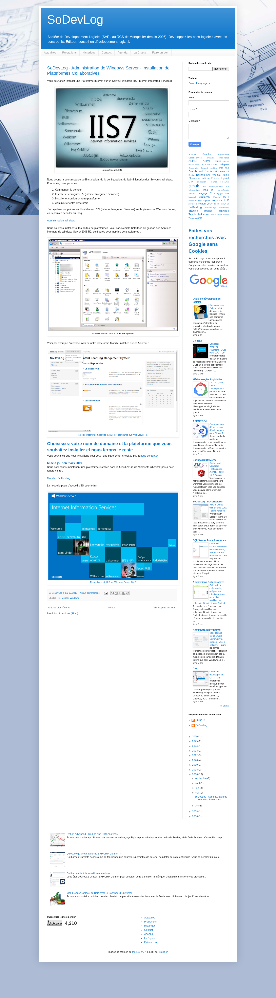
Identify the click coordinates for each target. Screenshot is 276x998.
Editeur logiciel (220, 178)
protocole (193, 204)
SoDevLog (75, 19)
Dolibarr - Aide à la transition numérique (88, 873)
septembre (201, 778)
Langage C (205, 193)
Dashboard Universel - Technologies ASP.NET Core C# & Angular (217, 469)
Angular (206, 154)
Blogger (163, 952)
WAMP (226, 215)
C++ (195, 668)
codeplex (224, 164)
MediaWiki (204, 196)
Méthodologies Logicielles (207, 379)
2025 (195, 741)
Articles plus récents (59, 607)
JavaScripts (223, 190)
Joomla (192, 193)
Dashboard (196, 171)
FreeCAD (224, 182)
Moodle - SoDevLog (58, 478)
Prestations (69, 52)
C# (202, 165)
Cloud (214, 165)
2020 (195, 760)
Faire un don (160, 52)
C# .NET (197, 340)
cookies (213, 168)
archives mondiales (218, 158)
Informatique (194, 190)
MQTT (226, 197)
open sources (212, 200)
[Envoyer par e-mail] (112, 593)
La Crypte (140, 52)
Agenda (122, 52)
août (197, 783)
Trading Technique (216, 211)
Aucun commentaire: (90, 593)
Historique (89, 52)
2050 (195, 736)
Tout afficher (223, 706)
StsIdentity (224, 207)
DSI (208, 175)
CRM (220, 168)
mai (197, 792)
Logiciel (192, 197)
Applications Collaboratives (208, 582)
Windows (74, 598)
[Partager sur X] (120, 593)
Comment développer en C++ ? (216, 674)
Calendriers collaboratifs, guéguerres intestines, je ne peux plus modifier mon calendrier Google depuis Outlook (209, 594)
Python (202, 203)
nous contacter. (149, 455)
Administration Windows (61, 220)
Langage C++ (221, 193)
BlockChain (194, 165)
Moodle (65, 598)
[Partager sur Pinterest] (128, 593)
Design (192, 175)
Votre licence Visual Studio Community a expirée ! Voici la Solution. (217, 639)
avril (197, 805)
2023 (195, 750)
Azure (226, 161)
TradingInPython (199, 214)
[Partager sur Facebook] (124, 593)
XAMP (200, 218)
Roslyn (223, 204)
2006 (195, 816)
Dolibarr (200, 175)
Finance (213, 182)
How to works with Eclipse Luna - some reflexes (218, 507)
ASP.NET (194, 160)
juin (197, 787)
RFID (216, 204)
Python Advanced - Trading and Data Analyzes (92, 834)
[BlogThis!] (116, 593)
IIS (59, 598)
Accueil (111, 607)
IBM (204, 186)
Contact (107, 52)
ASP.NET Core (212, 161)
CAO (207, 165)
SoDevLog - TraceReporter (208, 501)
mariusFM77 (139, 952)
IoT (213, 189)
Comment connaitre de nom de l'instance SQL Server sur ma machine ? (218, 549)
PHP (226, 200)
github (194, 186)
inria (205, 190)
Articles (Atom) (70, 613)
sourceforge (210, 207)
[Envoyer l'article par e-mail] (105, 593)
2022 (195, 755)
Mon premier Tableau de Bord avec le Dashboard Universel (99, 893)
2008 (195, 811)
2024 (195, 746)
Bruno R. (200, 720)
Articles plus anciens (164, 607)
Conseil (204, 168)
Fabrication (201, 182)
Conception (194, 168)
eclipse (206, 178)
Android (192, 154)
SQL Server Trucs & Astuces (209, 540)
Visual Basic (216, 215)
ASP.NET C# (200, 421)
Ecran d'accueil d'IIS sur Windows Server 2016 (113, 582)
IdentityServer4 (216, 186)
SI (228, 204)
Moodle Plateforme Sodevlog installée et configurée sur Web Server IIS (112, 435)
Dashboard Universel (216, 171)
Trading (193, 210)
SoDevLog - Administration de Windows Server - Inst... (211, 798)
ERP (191, 182)
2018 (195, 769)
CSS (227, 168)
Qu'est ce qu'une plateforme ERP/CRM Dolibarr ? (94, 853)
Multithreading (195, 200)
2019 (195, 764)
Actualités (50, 52)
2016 (195, 774)
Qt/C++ (210, 204)
